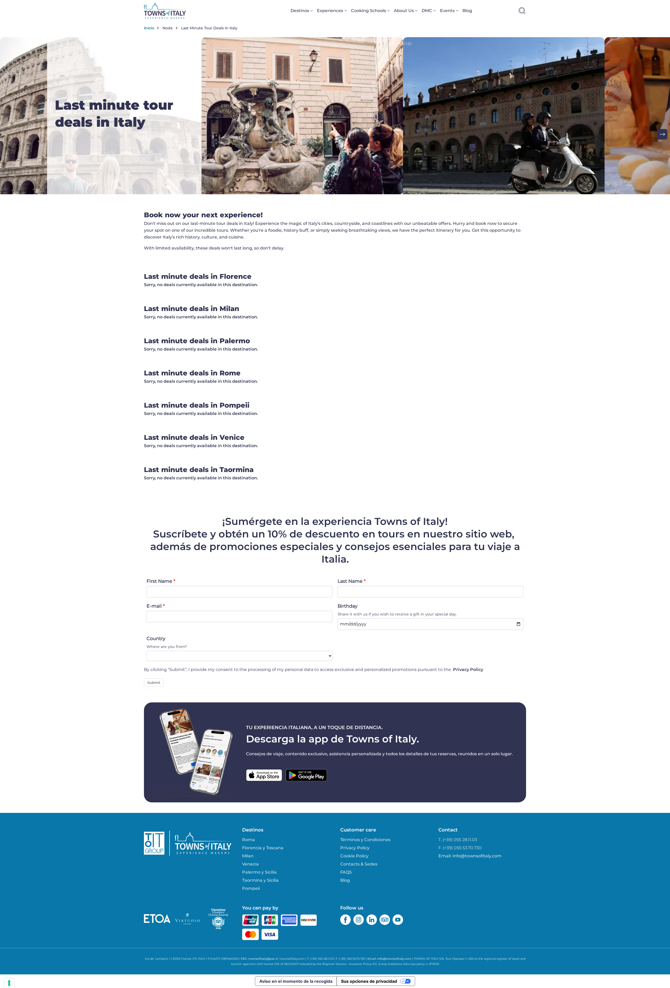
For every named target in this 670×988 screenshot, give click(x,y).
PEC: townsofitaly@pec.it (259, 959)
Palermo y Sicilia (259, 872)
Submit (153, 682)
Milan (248, 855)
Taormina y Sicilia (260, 880)
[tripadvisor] (384, 919)
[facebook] (345, 919)
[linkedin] (371, 919)
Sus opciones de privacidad (369, 981)
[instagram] (358, 919)
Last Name (350, 581)
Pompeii (251, 888)
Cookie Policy (354, 855)
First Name (159, 581)
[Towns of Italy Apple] (264, 775)
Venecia (250, 864)
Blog (467, 10)
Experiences (330, 10)
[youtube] (398, 919)
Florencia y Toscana (262, 847)
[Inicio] (165, 11)
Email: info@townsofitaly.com (469, 855)
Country (156, 638)
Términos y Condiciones (365, 839)
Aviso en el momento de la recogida (295, 981)
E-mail (154, 606)
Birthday (348, 606)
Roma (248, 839)
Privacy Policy (468, 669)
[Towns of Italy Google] (306, 775)
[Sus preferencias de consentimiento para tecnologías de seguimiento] (9, 983)
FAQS (346, 872)
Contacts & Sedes (358, 864)
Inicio (149, 28)
